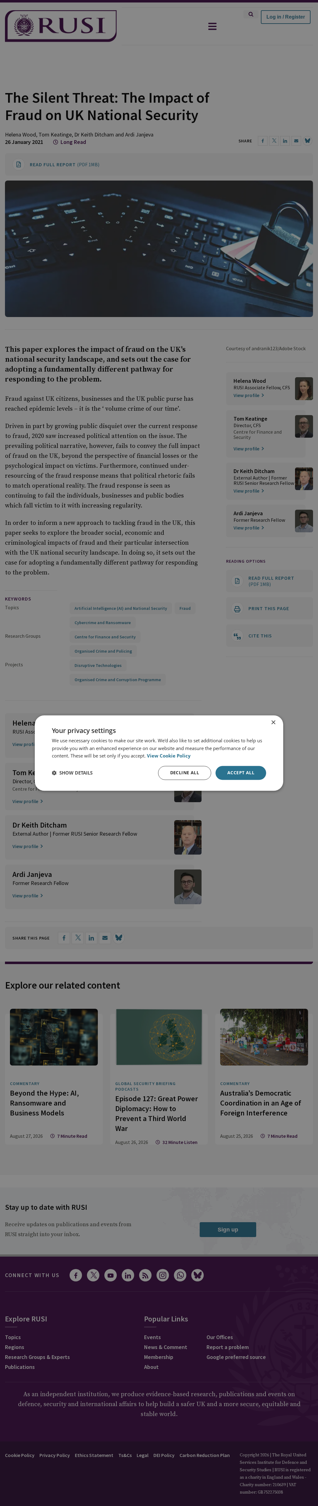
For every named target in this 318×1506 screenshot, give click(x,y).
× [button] (273, 722)
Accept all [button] (240, 772)
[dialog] (159, 753)
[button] (72, 773)
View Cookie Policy (169, 756)
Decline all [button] (184, 772)
